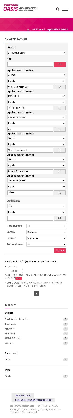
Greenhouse (10, 324)
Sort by (11, 232)
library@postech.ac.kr (24, 406)
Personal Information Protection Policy (33, 400)
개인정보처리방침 (22, 396)
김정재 (18, 286)
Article (8, 376)
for (9, 59)
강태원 (43, 286)
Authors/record (15, 244)
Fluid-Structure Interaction (17, 319)
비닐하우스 (9, 329)
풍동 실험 (9, 343)
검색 (57, 9)
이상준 (35, 286)
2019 (7, 360)
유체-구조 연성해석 (13, 338)
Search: (11, 47)
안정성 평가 (10, 334)
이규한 (10, 286)
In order (11, 238)
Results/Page (14, 226)
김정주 (26, 286)
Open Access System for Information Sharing (20, 8)
